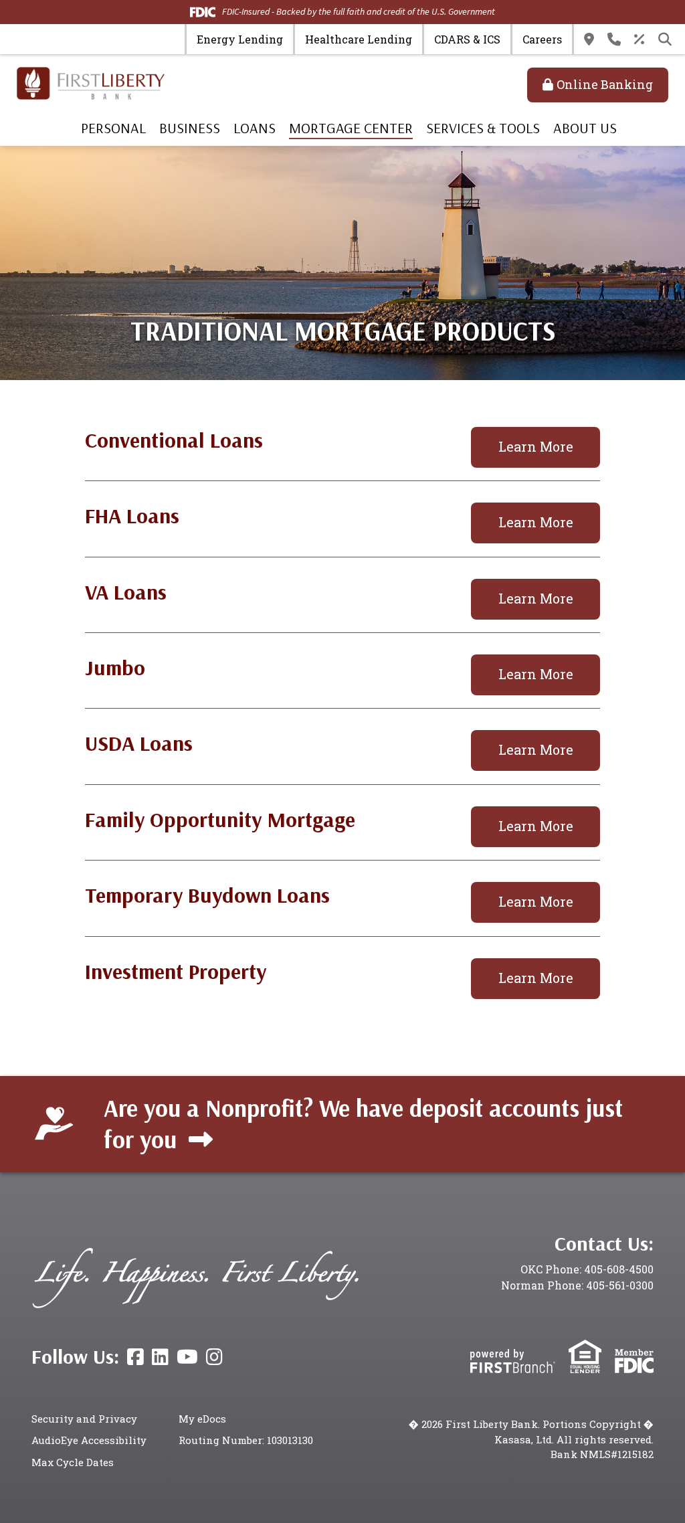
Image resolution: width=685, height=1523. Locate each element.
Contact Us (614, 39)
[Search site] (665, 39)
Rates (639, 39)
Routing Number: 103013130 (246, 1440)
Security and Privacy (84, 1418)
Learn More (535, 446)
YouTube (187, 1357)
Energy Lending (240, 39)
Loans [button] (254, 127)
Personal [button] (113, 127)
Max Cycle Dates (72, 1462)
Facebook (135, 1357)
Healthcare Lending (358, 39)
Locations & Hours (589, 39)
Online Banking (605, 84)
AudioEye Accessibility (88, 1440)
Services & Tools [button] (483, 127)
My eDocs (202, 1418)
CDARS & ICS (467, 39)
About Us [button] (585, 127)
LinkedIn (160, 1357)
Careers (542, 39)
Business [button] (189, 127)
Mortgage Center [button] (351, 127)
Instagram (214, 1357)
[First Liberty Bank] (91, 82)
